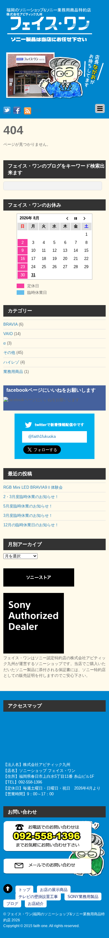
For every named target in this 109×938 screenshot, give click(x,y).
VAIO (8, 333)
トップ (24, 889)
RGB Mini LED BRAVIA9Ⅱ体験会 (35, 487)
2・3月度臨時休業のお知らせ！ (31, 496)
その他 (9, 352)
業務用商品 (13, 371)
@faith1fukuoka (42, 436)
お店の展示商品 (54, 889)
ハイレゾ (11, 362)
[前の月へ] (65, 218)
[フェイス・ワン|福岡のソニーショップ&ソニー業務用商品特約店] (48, 42)
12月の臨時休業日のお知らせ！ (31, 525)
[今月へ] (76, 218)
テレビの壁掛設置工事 (38, 896)
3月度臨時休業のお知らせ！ (28, 515)
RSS (37, 110)
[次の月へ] (86, 218)
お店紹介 (36, 903)
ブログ (12, 903)
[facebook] (17, 110)
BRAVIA (10, 324)
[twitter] (7, 110)
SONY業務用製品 (83, 896)
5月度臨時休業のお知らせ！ (28, 506)
